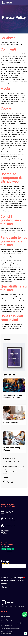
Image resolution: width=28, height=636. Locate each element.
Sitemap (4, 606)
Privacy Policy (19, 606)
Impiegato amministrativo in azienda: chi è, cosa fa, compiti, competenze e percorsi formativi (13, 471)
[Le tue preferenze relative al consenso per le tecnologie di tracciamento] (25, 633)
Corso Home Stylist (10, 423)
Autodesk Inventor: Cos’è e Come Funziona (13, 466)
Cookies (11, 606)
